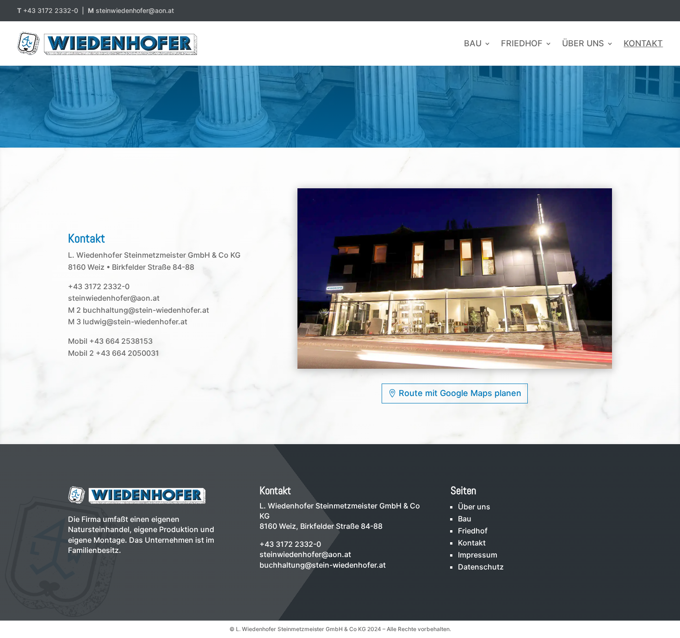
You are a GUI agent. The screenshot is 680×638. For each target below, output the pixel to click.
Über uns (583, 43)
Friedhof (522, 43)
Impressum (477, 554)
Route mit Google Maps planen (460, 393)
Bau (473, 43)
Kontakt (643, 43)
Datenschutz (481, 566)
